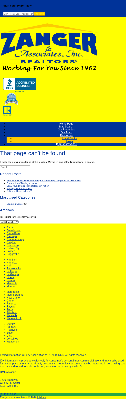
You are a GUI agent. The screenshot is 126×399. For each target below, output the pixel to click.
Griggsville (13, 254)
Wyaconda (13, 341)
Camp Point (13, 233)
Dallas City (13, 248)
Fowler (11, 251)
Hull (9, 265)
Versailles (12, 338)
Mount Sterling (15, 294)
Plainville (12, 315)
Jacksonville (14, 268)
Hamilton (12, 259)
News (69, 141)
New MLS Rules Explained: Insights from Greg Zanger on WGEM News (44, 180)
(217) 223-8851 (67, 144)
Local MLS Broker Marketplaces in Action (28, 186)
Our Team (66, 132)
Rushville (12, 329)
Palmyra (11, 326)
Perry (10, 309)
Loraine (11, 280)
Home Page (66, 123)
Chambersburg (15, 239)
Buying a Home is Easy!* (19, 188)
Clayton (11, 242)
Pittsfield (12, 312)
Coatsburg (13, 245)
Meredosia (13, 291)
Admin (42, 397)
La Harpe (12, 271)
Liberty (10, 277)
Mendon (11, 286)
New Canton (14, 297)
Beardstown (14, 230)
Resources (66, 135)
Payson (11, 306)
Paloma (11, 303)
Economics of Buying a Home (22, 183)
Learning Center (15, 204)
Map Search (66, 126)
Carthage (12, 236)
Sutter (10, 332)
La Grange (13, 274)
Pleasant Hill (14, 318)
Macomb (12, 283)
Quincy (11, 323)
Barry (10, 227)
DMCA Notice (8, 372)
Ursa (9, 335)
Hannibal (12, 262)
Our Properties (66, 129)
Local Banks (69, 138)
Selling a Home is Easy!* (19, 191)
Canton (11, 300)
